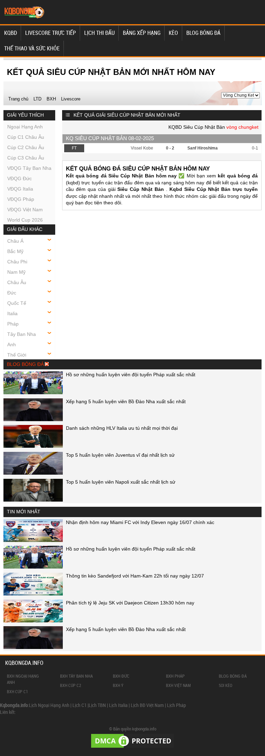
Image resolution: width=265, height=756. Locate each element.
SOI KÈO (225, 685)
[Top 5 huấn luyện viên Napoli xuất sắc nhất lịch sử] (33, 500)
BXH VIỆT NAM (178, 685)
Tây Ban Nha (21, 334)
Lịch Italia (118, 705)
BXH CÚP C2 (70, 685)
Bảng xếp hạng (141, 33)
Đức (11, 292)
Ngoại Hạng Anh (25, 126)
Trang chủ (18, 98)
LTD (37, 98)
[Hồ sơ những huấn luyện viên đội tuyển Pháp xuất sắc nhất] (33, 392)
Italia (12, 313)
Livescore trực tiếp (50, 33)
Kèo (173, 33)
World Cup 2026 (25, 220)
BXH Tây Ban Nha (76, 676)
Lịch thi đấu (99, 33)
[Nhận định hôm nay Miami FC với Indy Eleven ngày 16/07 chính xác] (33, 540)
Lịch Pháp (176, 705)
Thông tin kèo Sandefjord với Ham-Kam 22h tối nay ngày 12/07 (135, 576)
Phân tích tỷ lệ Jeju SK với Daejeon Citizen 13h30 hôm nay (130, 602)
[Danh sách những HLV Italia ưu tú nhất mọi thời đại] (33, 446)
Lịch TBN (97, 705)
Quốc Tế (16, 303)
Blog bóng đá (203, 33)
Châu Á (15, 241)
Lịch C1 (79, 705)
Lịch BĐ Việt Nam (147, 705)
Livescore (70, 98)
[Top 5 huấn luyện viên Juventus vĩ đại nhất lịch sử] (33, 473)
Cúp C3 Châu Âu (25, 158)
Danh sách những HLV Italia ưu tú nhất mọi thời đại (122, 428)
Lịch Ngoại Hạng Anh (49, 705)
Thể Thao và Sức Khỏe (32, 48)
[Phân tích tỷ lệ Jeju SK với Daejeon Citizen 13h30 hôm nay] (33, 620)
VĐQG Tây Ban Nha (29, 168)
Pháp (13, 324)
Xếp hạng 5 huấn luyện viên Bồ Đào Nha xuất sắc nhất (126, 401)
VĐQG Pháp (20, 199)
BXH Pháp (175, 676)
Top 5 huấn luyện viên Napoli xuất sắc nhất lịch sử (120, 482)
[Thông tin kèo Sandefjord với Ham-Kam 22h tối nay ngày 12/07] (33, 594)
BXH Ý (118, 685)
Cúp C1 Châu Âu (25, 137)
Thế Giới (16, 355)
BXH (51, 98)
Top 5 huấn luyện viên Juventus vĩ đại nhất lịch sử (120, 455)
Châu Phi (17, 261)
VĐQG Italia (20, 189)
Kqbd (10, 33)
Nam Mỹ (16, 272)
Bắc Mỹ (15, 251)
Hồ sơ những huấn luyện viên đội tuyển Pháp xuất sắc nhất (130, 374)
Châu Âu (16, 282)
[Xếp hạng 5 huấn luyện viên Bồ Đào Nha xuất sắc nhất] (33, 419)
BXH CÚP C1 (17, 691)
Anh (11, 344)
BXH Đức (121, 676)
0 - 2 (170, 148)
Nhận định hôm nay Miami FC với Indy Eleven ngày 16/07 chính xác (140, 522)
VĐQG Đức (19, 178)
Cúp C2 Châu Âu (25, 147)
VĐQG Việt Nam (25, 209)
